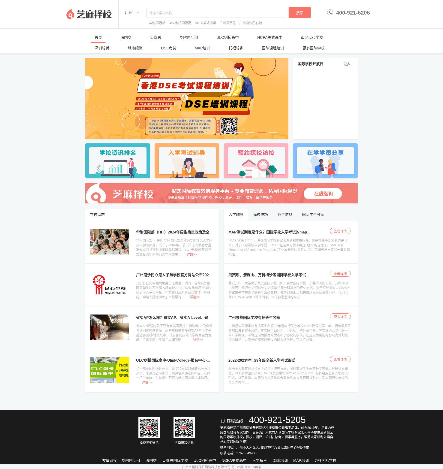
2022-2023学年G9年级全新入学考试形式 (261, 360)
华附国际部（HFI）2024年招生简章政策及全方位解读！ (182, 232)
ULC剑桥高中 (227, 37)
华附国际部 (189, 37)
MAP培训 (202, 48)
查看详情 (340, 231)
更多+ (348, 64)
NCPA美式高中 (269, 37)
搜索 (299, 13)
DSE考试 (168, 48)
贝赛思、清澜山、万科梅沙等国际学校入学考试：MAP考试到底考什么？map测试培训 (299, 275)
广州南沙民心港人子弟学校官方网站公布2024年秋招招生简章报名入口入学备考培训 (205, 275)
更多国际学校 (313, 48)
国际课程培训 (273, 48)
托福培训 (236, 48)
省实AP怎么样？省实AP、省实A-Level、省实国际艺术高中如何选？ (192, 318)
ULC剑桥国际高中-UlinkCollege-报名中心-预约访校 (179, 360)
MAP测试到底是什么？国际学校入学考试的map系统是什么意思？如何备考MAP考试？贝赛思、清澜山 (312, 232)
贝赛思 (155, 37)
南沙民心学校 (312, 37)
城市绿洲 (135, 48)
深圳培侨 (102, 48)
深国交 (126, 37)
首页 (98, 37)
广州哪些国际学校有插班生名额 (254, 318)
